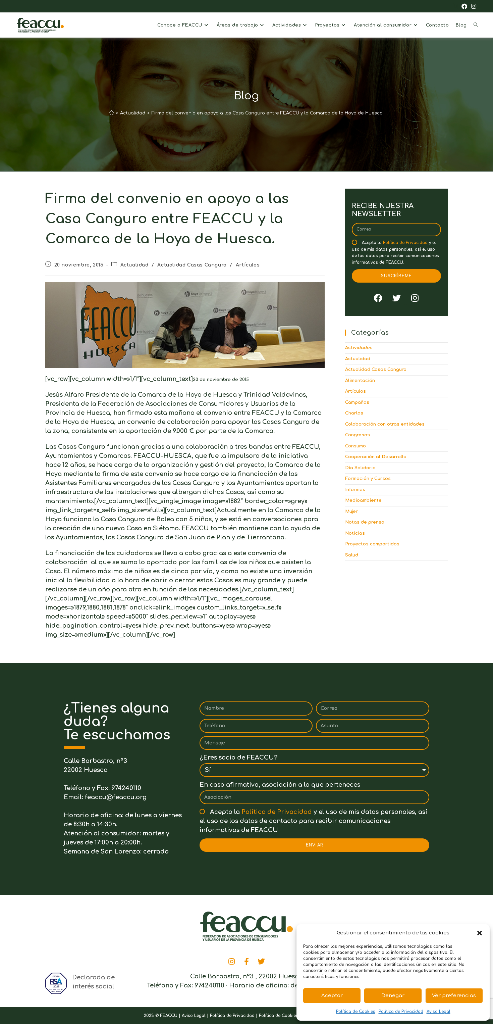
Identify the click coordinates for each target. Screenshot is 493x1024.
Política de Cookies (355, 1011)
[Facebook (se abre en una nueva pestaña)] (464, 6)
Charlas (354, 413)
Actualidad (134, 264)
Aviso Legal (438, 1011)
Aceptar (332, 995)
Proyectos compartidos (372, 544)
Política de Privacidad (401, 1011)
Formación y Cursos (368, 478)
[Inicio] (111, 113)
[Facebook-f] (246, 961)
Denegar (392, 995)
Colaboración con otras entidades (385, 424)
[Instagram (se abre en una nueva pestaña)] (472, 6)
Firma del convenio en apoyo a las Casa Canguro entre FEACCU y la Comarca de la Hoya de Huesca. (268, 113)
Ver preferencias (454, 995)
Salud (351, 555)
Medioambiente (363, 500)
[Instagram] (414, 297)
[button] (479, 933)
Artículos (248, 264)
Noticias (355, 533)
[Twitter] (396, 297)
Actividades (359, 347)
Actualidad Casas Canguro (191, 264)
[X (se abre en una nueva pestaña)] (455, 6)
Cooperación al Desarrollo (375, 456)
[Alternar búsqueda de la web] (475, 25)
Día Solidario (360, 468)
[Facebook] (378, 297)
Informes (355, 489)
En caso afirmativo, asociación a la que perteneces (280, 784)
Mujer (351, 511)
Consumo (355, 446)
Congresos (357, 435)
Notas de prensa (364, 522)
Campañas (357, 402)
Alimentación (360, 380)
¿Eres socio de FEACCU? (238, 757)
